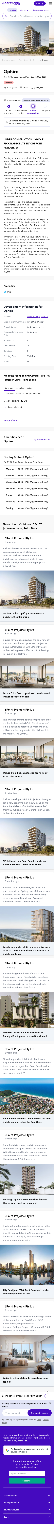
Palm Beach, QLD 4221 (28, 60)
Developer (9, 387)
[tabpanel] (27, 411)
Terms (39, 1419)
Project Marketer (33, 393)
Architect (20, 387)
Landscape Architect (14, 393)
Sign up (39, 3)
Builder (30, 387)
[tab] (9, 388)
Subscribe (27, 1480)
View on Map (43, 439)
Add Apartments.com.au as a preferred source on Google (29, 1450)
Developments (8, 60)
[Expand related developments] (47, 1392)
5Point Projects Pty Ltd (15, 400)
